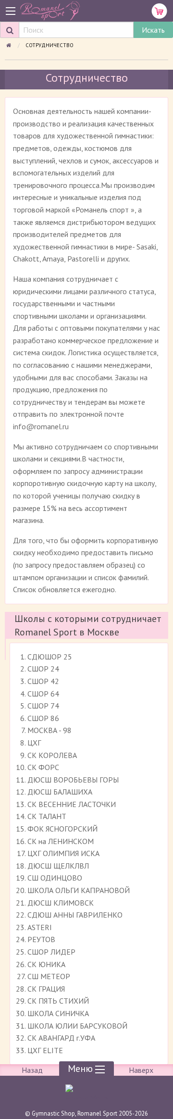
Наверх (141, 1070)
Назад (32, 1070)
